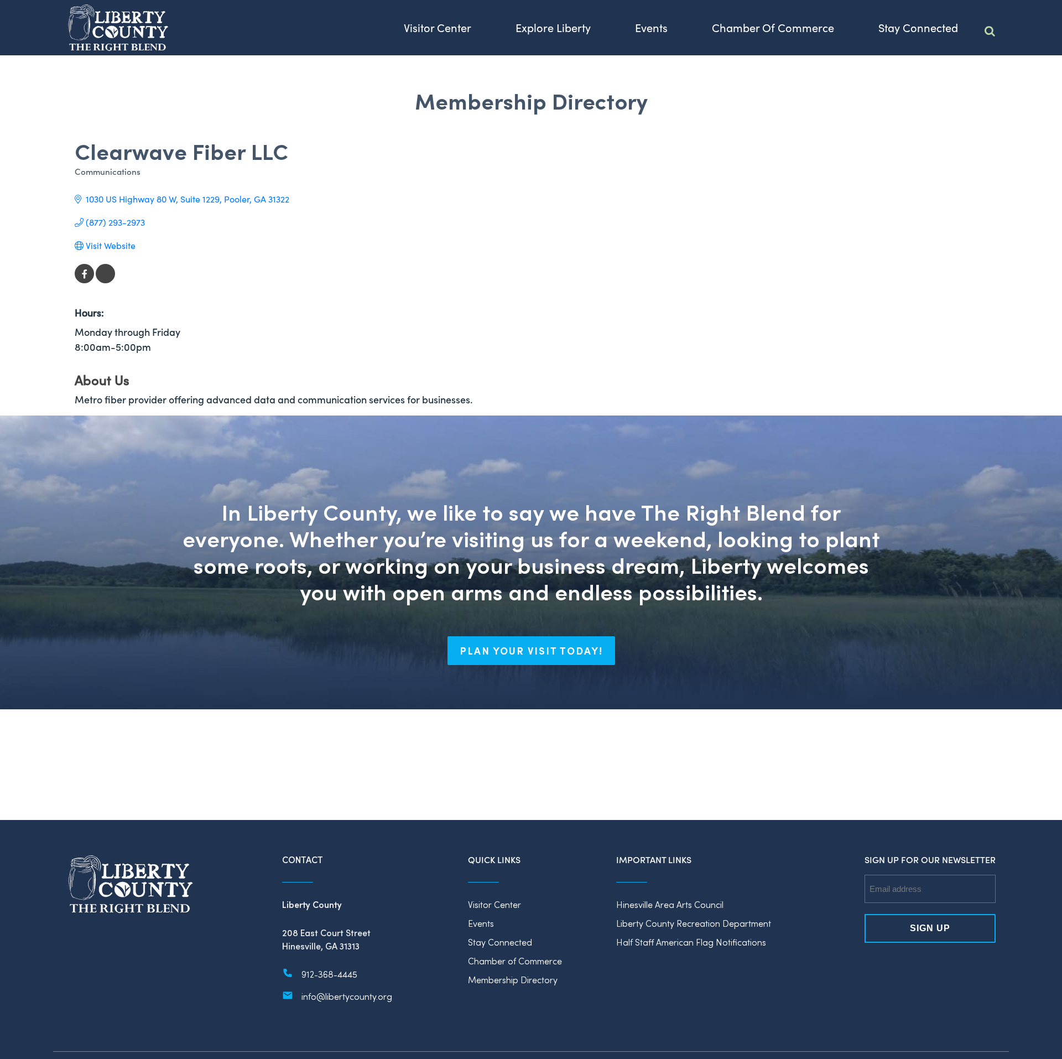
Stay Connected (500, 942)
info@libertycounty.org (346, 996)
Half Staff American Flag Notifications (691, 942)
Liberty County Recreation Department (693, 923)
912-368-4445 (329, 974)
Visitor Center (494, 904)
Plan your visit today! (531, 650)
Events (481, 923)
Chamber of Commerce (515, 961)
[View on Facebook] (84, 279)
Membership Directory (513, 979)
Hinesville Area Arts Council (669, 904)
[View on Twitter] (105, 279)
